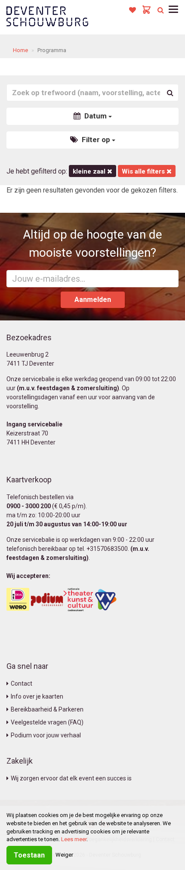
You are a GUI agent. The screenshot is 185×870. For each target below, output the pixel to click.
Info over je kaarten (37, 696)
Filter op (96, 139)
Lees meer (73, 839)
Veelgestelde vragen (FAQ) (47, 722)
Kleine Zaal (90, 171)
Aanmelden (92, 299)
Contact (21, 683)
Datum (95, 116)
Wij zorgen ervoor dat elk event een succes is (71, 778)
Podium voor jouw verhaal (46, 735)
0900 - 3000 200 (28, 506)
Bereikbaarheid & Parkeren (47, 709)
